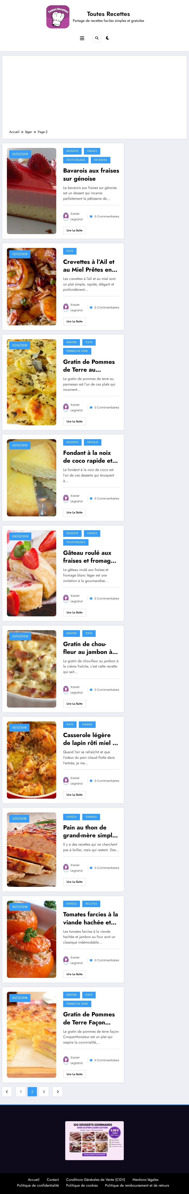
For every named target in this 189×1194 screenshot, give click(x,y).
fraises (92, 151)
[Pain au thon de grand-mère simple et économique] (31, 849)
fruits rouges (75, 160)
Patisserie (100, 160)
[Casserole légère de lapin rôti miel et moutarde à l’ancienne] (31, 759)
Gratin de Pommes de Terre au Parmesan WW (89, 365)
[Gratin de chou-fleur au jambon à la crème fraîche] (31, 668)
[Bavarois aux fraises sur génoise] (31, 190)
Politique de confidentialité (38, 1185)
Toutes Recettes (108, 13)
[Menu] (82, 38)
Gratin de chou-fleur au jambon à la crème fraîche (91, 648)
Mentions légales (145, 1179)
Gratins (71, 342)
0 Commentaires (106, 216)
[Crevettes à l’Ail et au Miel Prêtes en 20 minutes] (31, 286)
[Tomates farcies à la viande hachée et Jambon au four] (31, 939)
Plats (69, 251)
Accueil (33, 1179)
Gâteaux (92, 442)
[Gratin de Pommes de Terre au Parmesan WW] (31, 381)
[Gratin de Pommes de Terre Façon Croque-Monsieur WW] (31, 1034)
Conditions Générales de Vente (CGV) (95, 1179)
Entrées (71, 817)
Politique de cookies (82, 1185)
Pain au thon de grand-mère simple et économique (89, 831)
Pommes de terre (77, 351)
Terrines (91, 817)
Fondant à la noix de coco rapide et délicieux (87, 457)
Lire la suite (75, 230)
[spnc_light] (107, 38)
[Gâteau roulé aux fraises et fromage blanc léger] (31, 573)
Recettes (91, 904)
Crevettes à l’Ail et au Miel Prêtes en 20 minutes (88, 266)
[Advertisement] (94, 95)
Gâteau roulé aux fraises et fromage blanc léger (88, 557)
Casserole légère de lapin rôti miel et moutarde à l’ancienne (90, 739)
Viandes (87, 724)
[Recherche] (96, 38)
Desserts (72, 151)
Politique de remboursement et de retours (137, 1185)
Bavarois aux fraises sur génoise (91, 174)
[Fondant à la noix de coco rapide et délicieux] (31, 477)
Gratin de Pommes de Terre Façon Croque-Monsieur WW (89, 1018)
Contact (53, 1179)
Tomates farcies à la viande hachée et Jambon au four (90, 918)
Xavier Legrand (77, 216)
